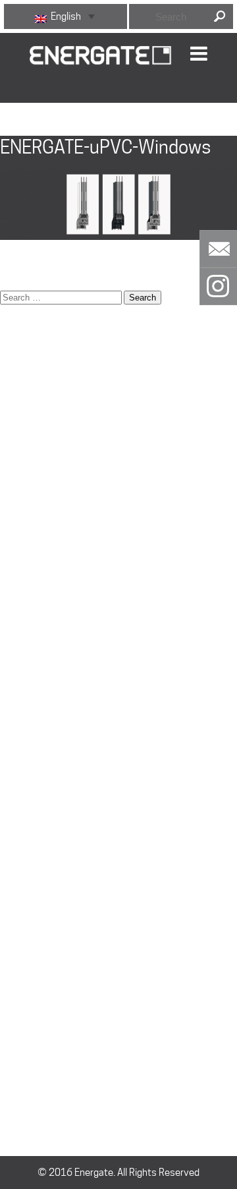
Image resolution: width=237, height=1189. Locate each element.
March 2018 (26, 946)
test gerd (20, 877)
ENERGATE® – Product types (59, 515)
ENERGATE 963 (32, 811)
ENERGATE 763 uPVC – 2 (52, 416)
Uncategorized (31, 1032)
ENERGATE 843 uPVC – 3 (52, 465)
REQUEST (20, 729)
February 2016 (31, 979)
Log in (12, 1068)
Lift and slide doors (40, 630)
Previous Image (34, 111)
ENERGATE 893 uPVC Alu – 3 (60, 482)
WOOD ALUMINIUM (40, 795)
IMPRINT (18, 614)
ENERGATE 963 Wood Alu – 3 (61, 498)
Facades (18, 548)
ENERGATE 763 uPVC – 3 (52, 432)
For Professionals (37, 564)
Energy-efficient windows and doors (76, 531)
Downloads (23, 399)
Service (16, 745)
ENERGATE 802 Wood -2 (51, 449)
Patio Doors (24, 696)
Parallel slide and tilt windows (61, 679)
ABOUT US (22, 350)
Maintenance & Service (49, 663)
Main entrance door (41, 646)
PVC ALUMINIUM (35, 861)
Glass (12, 581)
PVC (9, 844)
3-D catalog (25, 333)
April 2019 (22, 930)
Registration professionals (56, 712)
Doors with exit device (47, 383)
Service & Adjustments (49, 762)
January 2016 (29, 996)
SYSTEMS (21, 778)
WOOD (14, 828)
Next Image (26, 127)
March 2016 (26, 963)
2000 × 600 (25, 264)
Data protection (34, 366)
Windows (19, 894)
